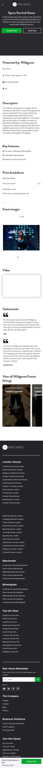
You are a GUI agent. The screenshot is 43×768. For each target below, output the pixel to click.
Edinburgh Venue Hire (11, 625)
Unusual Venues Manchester (14, 578)
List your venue (9, 746)
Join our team (8, 743)
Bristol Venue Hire (10, 619)
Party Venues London (11, 489)
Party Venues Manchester (13, 575)
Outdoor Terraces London (13, 486)
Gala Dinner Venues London (14, 542)
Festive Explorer (14, 391)
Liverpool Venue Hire (11, 638)
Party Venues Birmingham (13, 599)
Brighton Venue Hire (11, 615)
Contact (6, 704)
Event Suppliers (9, 727)
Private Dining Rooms (11, 496)
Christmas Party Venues (12, 483)
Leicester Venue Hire (11, 635)
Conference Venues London (13, 466)
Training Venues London (12, 532)
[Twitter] (4, 688)
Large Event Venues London (14, 545)
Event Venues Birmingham (13, 592)
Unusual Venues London (12, 552)
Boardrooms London (11, 536)
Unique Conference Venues (13, 476)
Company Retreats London (13, 519)
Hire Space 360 (8, 730)
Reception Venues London (13, 549)
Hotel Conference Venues (13, 470)
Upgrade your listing (11, 750)
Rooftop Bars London (11, 499)
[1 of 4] (21, 239)
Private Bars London (11, 493)
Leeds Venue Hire (9, 632)
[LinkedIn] (8, 688)
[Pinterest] (18, 688)
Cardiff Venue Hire (10, 622)
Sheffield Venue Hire (10, 652)
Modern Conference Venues (14, 473)
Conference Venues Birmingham (15, 589)
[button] (2, 4)
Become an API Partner (12, 756)
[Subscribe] (37, 679)
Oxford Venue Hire (10, 648)
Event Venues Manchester (13, 568)
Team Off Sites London (11, 522)
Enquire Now (12, 30)
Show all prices (8, 765)
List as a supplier (9, 753)
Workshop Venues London (13, 526)
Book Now (32, 30)
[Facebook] (13, 688)
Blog (4, 707)
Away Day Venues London (13, 516)
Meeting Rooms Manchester (14, 572)
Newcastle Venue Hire (11, 642)
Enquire (6, 710)
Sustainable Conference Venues (15, 479)
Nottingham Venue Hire (12, 645)
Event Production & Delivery (13, 723)
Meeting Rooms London (12, 529)
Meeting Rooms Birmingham (14, 596)
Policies (5, 700)
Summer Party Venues (11, 503)
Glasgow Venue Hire (10, 628)
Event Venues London (11, 539)
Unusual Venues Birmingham (14, 602)
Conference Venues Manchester (15, 565)
